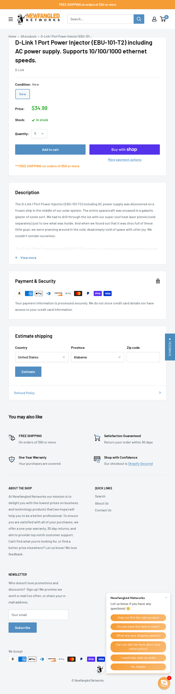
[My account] (154, 19)
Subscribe (22, 627)
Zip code (133, 347)
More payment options (124, 159)
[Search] (139, 19)
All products (28, 36)
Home (12, 36)
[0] (163, 19)
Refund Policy (24, 393)
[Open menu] (11, 19)
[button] (170, 347)
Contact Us (103, 510)
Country (21, 347)
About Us (102, 503)
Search (100, 496)
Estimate (28, 372)
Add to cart (50, 149)
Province (78, 347)
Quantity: (22, 134)
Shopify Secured (140, 463)
